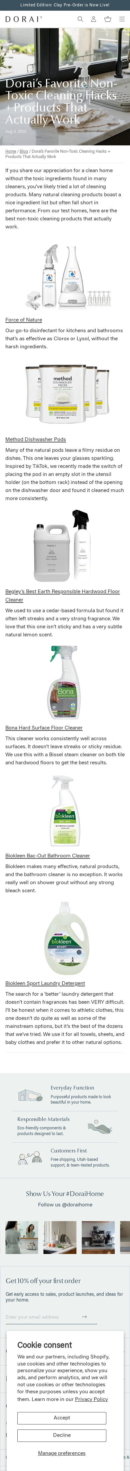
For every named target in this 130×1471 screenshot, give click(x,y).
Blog (24, 152)
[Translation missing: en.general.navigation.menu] (122, 19)
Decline (62, 1435)
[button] (84, 1317)
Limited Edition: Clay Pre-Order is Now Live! (65, 5)
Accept (62, 1418)
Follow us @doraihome (65, 1205)
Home (10, 152)
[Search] (80, 19)
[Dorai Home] (23, 19)
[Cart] (107, 19)
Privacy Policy (91, 1399)
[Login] (93, 19)
